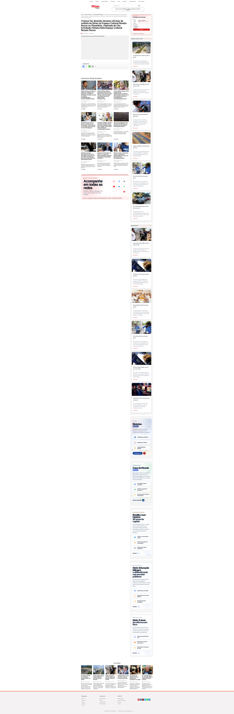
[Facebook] (141, 700)
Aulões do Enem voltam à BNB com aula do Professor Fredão (110, 677)
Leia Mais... (83, 108)
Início (82, 14)
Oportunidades (104, 1)
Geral (118, 1)
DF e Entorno (141, 1)
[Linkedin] (149, 700)
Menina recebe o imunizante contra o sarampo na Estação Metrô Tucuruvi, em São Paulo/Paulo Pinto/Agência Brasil (121, 155)
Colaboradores (132, 1)
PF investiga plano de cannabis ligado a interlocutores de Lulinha (147, 677)
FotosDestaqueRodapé (98, 14)
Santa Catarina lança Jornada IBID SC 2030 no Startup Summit (98, 677)
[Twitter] (145, 700)
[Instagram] (143, 700)
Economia (112, 1)
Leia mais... (135, 66)
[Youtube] (138, 700)
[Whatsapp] (147, 700)
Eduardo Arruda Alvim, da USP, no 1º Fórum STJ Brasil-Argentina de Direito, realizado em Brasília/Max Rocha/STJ (104, 155)
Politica (91, 1)
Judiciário (124, 1)
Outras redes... (95, 66)
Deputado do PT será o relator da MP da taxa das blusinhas (123, 677)
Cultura (97, 1)
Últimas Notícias (88, 14)
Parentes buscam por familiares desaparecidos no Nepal (85, 677)
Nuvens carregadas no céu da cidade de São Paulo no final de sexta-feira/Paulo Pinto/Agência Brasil (121, 124)
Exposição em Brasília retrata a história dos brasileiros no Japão (135, 677)
